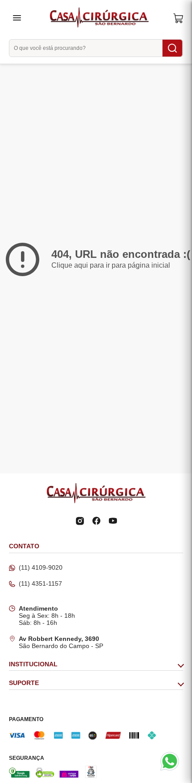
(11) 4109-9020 (41, 567)
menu (17, 17)
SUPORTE (24, 683)
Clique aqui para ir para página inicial (110, 265)
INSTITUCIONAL (33, 664)
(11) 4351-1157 (40, 583)
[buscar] (172, 48)
